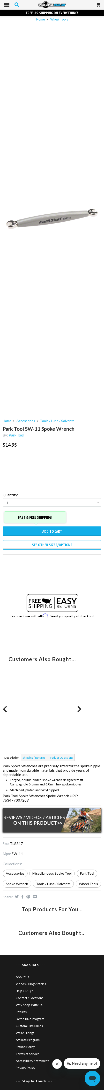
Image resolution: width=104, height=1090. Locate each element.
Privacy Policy (25, 1068)
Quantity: (10, 495)
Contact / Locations (29, 998)
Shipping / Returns (33, 757)
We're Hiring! (25, 1033)
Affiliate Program (28, 1040)
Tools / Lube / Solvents (57, 421)
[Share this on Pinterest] (27, 897)
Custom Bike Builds (29, 1026)
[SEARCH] (17, 5)
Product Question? (61, 757)
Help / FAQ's (24, 991)
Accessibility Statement (32, 1061)
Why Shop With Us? (30, 1005)
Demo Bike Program (30, 1019)
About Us (22, 977)
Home (7, 421)
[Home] (52, 5)
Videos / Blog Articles (31, 984)
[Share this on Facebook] (21, 897)
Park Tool (16, 435)
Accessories (25, 421)
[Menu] (7, 5)
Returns (21, 1012)
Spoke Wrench (17, 884)
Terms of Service (27, 1054)
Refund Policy (25, 1047)
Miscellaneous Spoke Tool (52, 873)
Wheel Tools (59, 19)
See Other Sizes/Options (52, 544)
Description (11, 757)
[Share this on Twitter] (16, 897)
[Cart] (98, 7)
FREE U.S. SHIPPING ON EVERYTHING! (52, 13)
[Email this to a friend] (34, 897)
